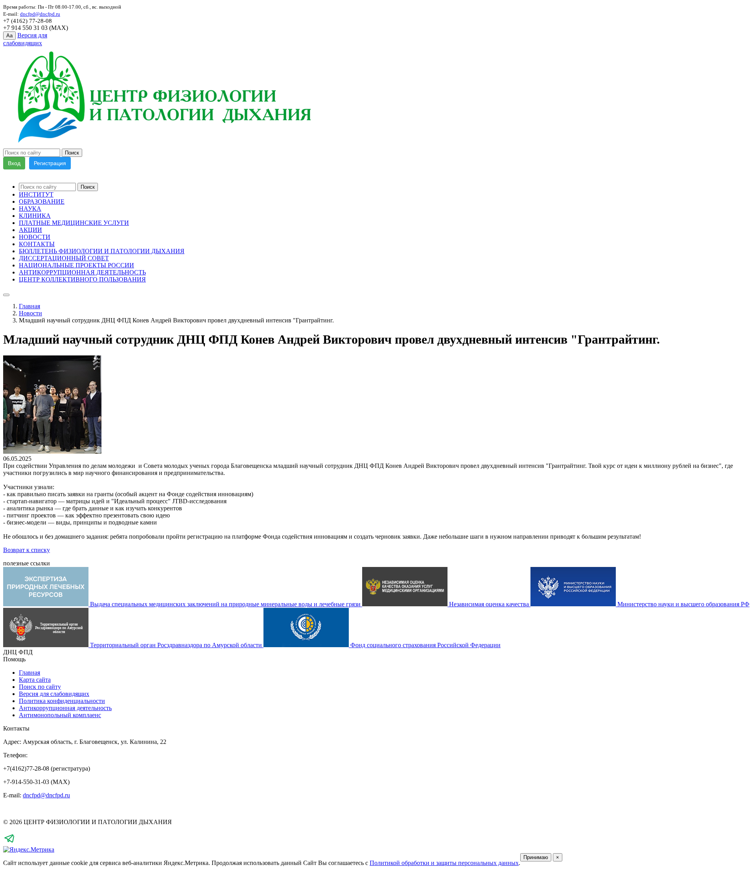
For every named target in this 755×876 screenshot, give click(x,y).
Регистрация (50, 163)
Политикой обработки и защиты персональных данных (444, 862)
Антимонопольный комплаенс (60, 715)
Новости (30, 313)
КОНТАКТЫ (37, 244)
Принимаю (535, 857)
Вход (14, 163)
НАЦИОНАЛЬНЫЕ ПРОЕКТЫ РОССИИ (76, 265)
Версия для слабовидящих (54, 693)
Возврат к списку (26, 550)
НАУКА (30, 208)
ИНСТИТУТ (36, 194)
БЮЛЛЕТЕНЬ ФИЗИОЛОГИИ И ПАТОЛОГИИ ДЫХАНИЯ (101, 251)
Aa (9, 36)
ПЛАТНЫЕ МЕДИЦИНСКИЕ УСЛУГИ (74, 222)
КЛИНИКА (35, 215)
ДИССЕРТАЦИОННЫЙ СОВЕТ (64, 258)
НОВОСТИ (34, 237)
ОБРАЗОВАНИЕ (41, 201)
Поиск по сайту (40, 686)
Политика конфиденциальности (62, 700)
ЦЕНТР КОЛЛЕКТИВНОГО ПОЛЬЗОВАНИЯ (82, 279)
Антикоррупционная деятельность (65, 708)
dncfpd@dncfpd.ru (46, 795)
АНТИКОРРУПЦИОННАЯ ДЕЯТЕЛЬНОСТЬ (82, 272)
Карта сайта (35, 679)
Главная (29, 306)
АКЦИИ (30, 229)
